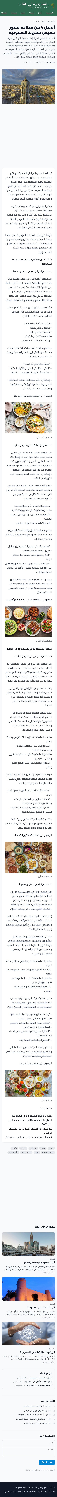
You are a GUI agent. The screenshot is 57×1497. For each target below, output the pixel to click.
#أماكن (14, 1148)
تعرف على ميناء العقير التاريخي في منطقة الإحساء (30, 1130)
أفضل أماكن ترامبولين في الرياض (37, 1410)
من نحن (52, 1491)
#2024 (42, 1148)
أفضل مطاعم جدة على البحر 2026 (37, 1423)
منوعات (52, 1348)
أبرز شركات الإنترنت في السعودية (37, 1352)
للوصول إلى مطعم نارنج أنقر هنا (35, 1063)
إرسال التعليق (46, 1462)
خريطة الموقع (10, 1491)
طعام (22, 13)
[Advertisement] (28, 136)
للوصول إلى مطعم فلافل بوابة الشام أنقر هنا (28, 599)
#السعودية (33, 1148)
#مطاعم (23, 1148)
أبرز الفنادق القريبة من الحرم (39, 1262)
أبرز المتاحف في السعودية (41, 1307)
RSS (19, 1491)
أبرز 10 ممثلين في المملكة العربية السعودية (33, 1419)
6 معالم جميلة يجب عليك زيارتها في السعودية (29, 1137)
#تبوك (37, 1152)
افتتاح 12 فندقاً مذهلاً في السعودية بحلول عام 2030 (30, 1122)
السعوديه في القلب (47, 21)
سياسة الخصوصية (29, 1491)
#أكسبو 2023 (13, 1152)
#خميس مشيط (26, 1152)
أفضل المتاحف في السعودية (40, 1378)
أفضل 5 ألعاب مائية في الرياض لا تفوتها (34, 1415)
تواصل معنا (42, 1491)
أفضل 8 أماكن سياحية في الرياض (37, 1406)
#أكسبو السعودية (48, 1152)
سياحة (14, 13)
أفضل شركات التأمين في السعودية (38, 1381)
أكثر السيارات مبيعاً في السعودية (39, 1385)
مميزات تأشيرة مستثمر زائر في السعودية (32, 1115)
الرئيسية (49, 13)
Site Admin (50, 62)
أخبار (40, 13)
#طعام (51, 1148)
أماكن (31, 13)
